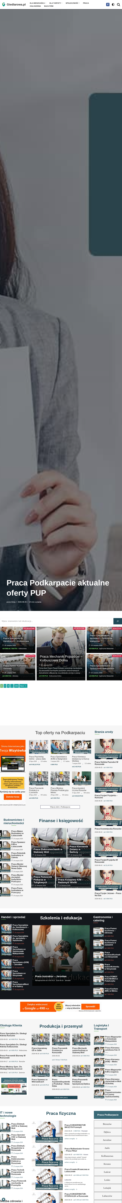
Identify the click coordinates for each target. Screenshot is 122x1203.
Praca (86, 3)
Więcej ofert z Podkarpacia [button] (60, 807)
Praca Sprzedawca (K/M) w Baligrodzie (59, 758)
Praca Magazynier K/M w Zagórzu (113, 1071)
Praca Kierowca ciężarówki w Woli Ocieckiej (113, 1081)
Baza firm (48, 6)
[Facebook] (107, 4)
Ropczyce (117, 628)
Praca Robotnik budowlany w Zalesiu (18, 855)
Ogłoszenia (35, 6)
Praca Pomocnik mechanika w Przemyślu (18, 1183)
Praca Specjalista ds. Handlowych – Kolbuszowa (16, 639)
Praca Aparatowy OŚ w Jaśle (39, 1049)
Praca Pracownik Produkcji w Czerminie (36, 790)
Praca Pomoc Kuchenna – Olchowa (111, 930)
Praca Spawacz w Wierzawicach (39, 1081)
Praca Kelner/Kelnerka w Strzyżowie (112, 967)
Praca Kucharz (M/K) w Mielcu (111, 990)
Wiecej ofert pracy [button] (61, 1097)
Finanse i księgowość (61, 820)
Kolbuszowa (79, 628)
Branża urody (104, 731)
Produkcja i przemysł (61, 1026)
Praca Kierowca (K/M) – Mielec (112, 1060)
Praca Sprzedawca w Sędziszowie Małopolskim (102, 667)
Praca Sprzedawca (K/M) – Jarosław (21, 962)
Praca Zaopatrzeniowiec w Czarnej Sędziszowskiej (113, 1093)
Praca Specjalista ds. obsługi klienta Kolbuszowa (13, 1046)
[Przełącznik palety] (113, 4)
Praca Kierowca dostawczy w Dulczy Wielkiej (80, 759)
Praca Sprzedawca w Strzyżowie (19, 973)
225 (16, 686)
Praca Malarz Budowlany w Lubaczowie (17, 833)
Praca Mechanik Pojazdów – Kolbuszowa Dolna (61, 658)
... (12, 686)
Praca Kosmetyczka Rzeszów (108, 829)
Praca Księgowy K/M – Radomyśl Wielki (70, 881)
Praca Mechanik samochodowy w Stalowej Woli (80, 1050)
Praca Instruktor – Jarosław (50, 976)
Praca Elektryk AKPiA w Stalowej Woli (19, 1126)
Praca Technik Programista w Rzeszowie (17, 1172)
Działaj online (14, 1086)
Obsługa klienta (11, 1025)
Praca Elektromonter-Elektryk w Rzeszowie (18, 1160)
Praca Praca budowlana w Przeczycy (17, 890)
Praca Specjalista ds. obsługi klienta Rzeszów (13, 1034)
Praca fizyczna (61, 1113)
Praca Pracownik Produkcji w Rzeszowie (59, 1050)
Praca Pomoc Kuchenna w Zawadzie (111, 942)
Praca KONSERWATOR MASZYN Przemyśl (75, 1126)
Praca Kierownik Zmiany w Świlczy (78, 849)
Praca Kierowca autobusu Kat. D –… (112, 1050)
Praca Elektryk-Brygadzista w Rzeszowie (18, 1148)
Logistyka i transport (101, 1027)
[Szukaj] (118, 4)
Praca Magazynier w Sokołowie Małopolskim (113, 1039)
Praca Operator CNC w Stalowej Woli (18, 1137)
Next (22, 686)
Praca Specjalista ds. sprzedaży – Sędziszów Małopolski (101, 638)
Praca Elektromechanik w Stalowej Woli (47, 850)
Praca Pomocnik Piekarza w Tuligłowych (42, 880)
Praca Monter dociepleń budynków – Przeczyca (17, 878)
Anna (13, 602)
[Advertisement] (61, 707)
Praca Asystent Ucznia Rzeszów (79, 789)
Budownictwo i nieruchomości (14, 821)
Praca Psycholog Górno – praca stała (37, 758)
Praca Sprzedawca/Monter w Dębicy (21, 984)
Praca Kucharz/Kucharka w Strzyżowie (112, 955)
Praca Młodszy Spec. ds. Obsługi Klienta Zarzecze (11, 1068)
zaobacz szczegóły (70, 1138)
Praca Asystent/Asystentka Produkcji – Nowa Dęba (61, 1083)
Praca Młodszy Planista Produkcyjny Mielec (60, 790)
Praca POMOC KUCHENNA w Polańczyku (111, 979)
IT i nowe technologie (8, 1114)
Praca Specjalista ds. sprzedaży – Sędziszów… (20, 938)
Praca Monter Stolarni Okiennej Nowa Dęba (19, 866)
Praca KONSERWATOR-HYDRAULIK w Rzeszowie (76, 1195)
